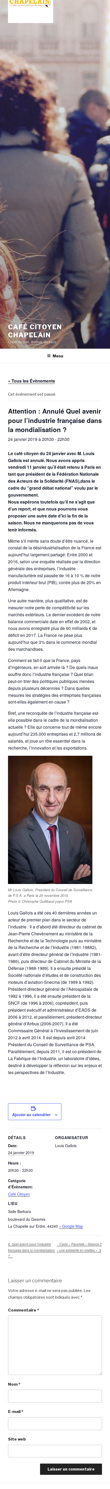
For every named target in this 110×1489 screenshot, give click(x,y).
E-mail (15, 1411)
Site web (17, 1439)
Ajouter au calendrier (31, 1114)
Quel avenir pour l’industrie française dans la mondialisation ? (31, 1250)
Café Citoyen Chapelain (35, 331)
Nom (14, 1384)
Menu (58, 356)
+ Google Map (71, 1226)
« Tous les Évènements (31, 381)
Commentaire (23, 1310)
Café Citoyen (19, 1194)
